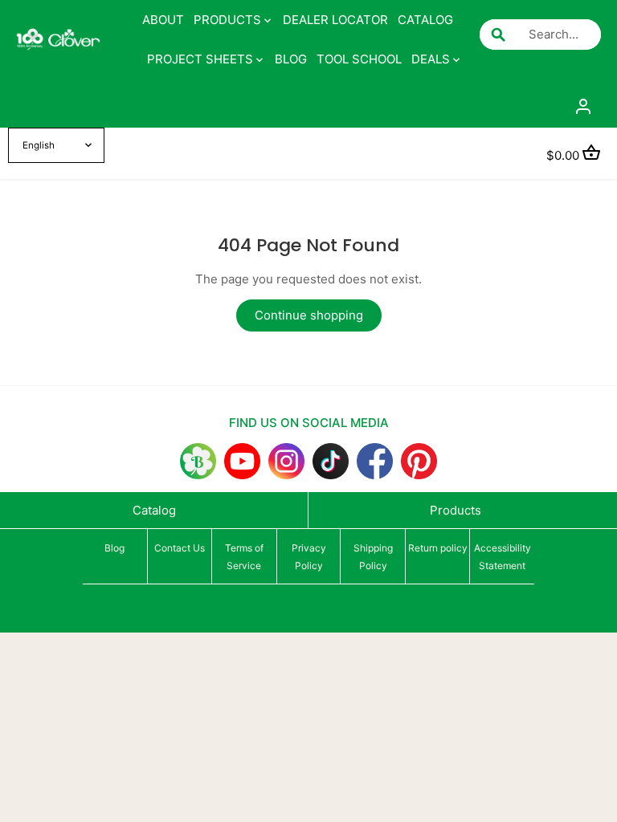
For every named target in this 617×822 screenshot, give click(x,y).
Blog (114, 548)
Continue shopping (309, 315)
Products (455, 510)
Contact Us (179, 548)
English (38, 145)
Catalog (154, 510)
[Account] (583, 105)
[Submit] (498, 34)
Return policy (438, 548)
